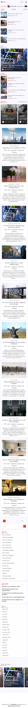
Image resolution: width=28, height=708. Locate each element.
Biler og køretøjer (6, 534)
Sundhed (4, 573)
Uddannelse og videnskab (8, 578)
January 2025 (5, 655)
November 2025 (6, 632)
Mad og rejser (5, 565)
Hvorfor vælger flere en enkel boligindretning (17, 38)
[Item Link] (4, 15)
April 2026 (4, 619)
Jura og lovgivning (6, 558)
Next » (22, 521)
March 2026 (5, 622)
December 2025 (6, 629)
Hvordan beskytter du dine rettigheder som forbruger (14, 303)
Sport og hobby (6, 570)
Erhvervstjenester (6, 545)
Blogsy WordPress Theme (14, 706)
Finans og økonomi (6, 547)
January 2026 (5, 627)
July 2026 (4, 611)
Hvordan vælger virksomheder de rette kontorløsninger (14, 420)
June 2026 (4, 614)
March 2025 (5, 652)
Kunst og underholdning (8, 563)
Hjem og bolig (5, 552)
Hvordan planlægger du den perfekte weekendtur (14, 343)
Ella (6, 69)
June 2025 (4, 645)
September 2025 (6, 637)
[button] (22, 2)
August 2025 (5, 640)
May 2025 (4, 647)
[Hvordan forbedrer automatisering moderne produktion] (14, 60)
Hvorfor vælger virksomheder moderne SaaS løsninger (14, 460)
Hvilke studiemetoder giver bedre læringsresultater (14, 22)
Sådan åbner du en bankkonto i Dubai (15, 13)
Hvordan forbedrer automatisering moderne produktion (16, 30)
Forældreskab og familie (8, 550)
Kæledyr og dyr (6, 560)
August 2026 (5, 609)
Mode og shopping (6, 568)
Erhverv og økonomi (7, 540)
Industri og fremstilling (7, 555)
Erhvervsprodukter (6, 542)
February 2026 (5, 624)
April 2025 (4, 650)
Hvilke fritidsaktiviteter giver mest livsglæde (14, 382)
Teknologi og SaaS (6, 576)
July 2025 (4, 642)
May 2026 (4, 616)
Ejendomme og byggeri (8, 537)
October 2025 (5, 634)
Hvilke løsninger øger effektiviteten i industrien (14, 500)
